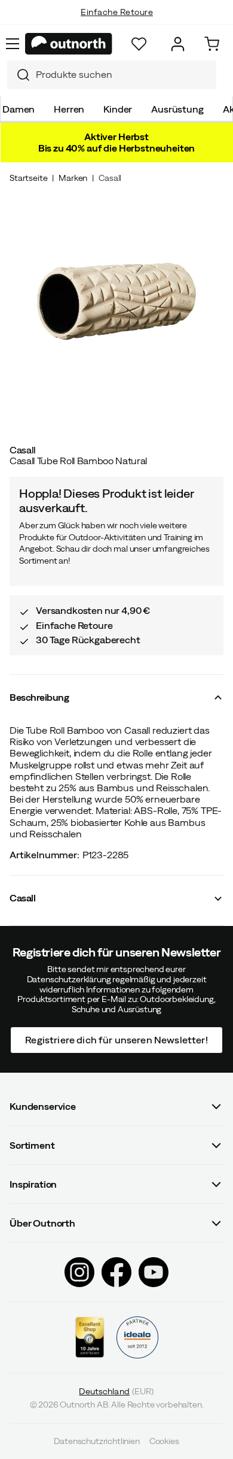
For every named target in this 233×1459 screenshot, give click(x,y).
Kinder (117, 109)
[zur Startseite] (68, 44)
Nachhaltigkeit (117, 24)
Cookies (164, 1441)
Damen (18, 109)
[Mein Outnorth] (178, 44)
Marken (73, 178)
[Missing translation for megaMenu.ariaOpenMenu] (12, 43)
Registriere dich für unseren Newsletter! (116, 1039)
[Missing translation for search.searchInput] (18, 74)
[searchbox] (123, 74)
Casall (110, 178)
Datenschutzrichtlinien (96, 1441)
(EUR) (116, 1391)
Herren (69, 109)
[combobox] (111, 74)
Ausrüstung (177, 109)
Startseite (28, 178)
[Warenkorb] (212, 44)
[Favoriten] (139, 44)
